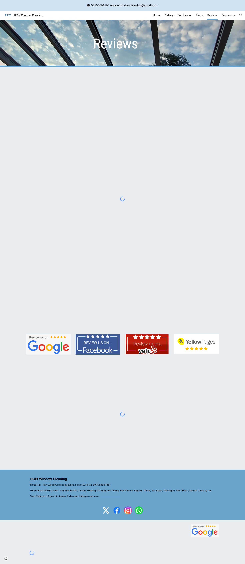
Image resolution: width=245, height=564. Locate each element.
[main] (122, 44)
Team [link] (199, 15)
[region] (122, 5)
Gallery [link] (169, 15)
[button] (241, 15)
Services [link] (183, 15)
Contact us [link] (228, 15)
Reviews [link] (212, 15)
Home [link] (156, 15)
